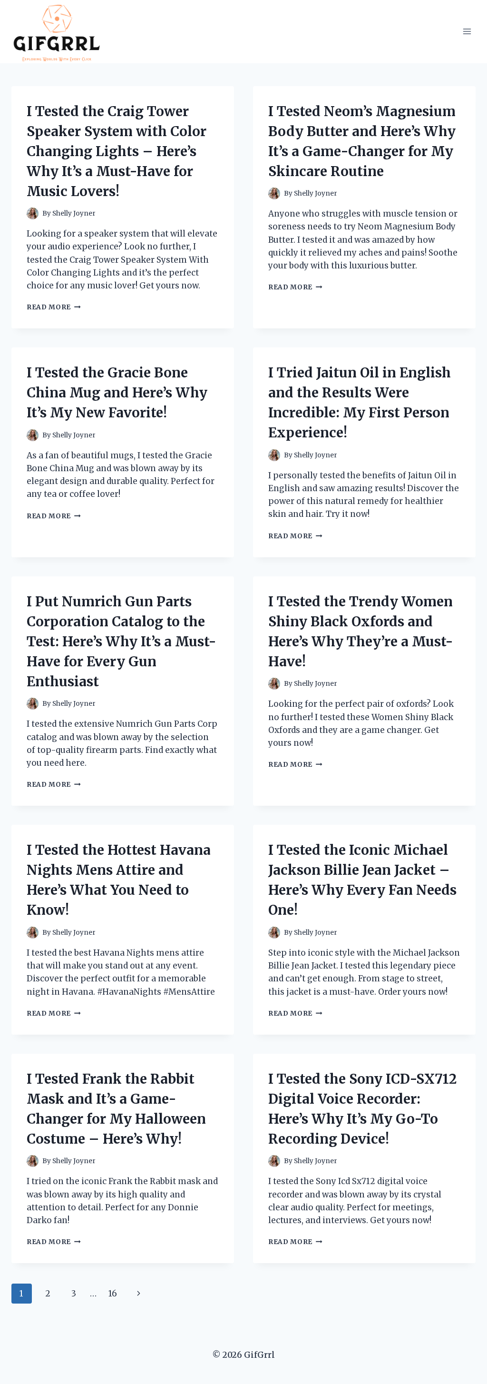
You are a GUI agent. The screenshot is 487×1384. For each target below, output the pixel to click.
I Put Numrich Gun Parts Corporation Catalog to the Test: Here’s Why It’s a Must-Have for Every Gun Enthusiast (121, 641)
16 (112, 1293)
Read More (54, 307)
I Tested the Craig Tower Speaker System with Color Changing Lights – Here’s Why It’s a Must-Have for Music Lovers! (116, 151)
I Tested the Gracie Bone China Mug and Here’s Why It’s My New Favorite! (117, 392)
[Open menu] (467, 31)
